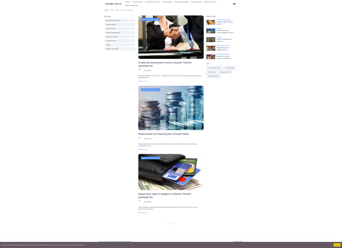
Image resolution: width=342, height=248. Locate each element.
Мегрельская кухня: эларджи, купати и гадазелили (223, 50)
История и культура (210, 2)
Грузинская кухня (196, 2)
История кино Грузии (214, 68)
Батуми (219, 28)
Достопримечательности (152, 2)
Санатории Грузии (213, 76)
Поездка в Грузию (225, 72)
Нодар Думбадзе (229, 68)
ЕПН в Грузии (211, 72)
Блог (112, 10)
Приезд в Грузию (138, 2)
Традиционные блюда (223, 20)
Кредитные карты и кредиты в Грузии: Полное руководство (164, 195)
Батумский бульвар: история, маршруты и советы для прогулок (225, 32)
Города (127, 2)
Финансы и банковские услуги (150, 19)
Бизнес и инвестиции (131, 5)
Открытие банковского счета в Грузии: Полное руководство (165, 64)
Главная (106, 10)
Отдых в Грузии (167, 2)
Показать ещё (142, 81)
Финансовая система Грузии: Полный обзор (163, 134)
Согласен (337, 245)
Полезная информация (182, 2)
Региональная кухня (223, 45)
